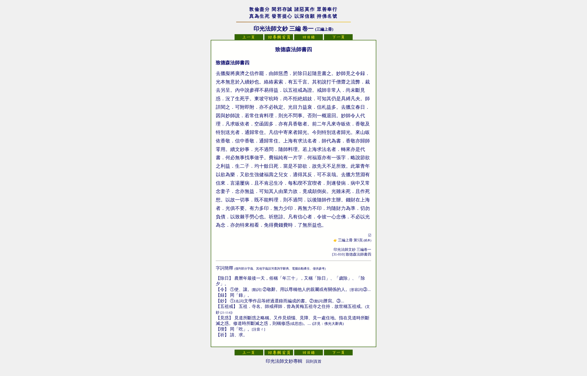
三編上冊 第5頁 (354, 240)
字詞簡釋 (224, 268)
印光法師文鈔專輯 (284, 361)
